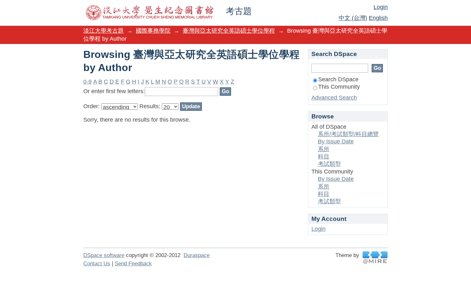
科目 (323, 156)
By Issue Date (336, 141)
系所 (323, 149)
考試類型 (329, 164)
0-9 (87, 81)
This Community (339, 87)
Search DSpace (338, 79)
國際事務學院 (153, 31)
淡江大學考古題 (103, 31)
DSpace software (103, 255)
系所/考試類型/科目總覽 (348, 134)
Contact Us (96, 264)
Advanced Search (334, 97)
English (378, 18)
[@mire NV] (375, 257)
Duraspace (197, 255)
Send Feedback (133, 264)
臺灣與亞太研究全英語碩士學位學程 (229, 31)
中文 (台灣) (353, 18)
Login (381, 7)
